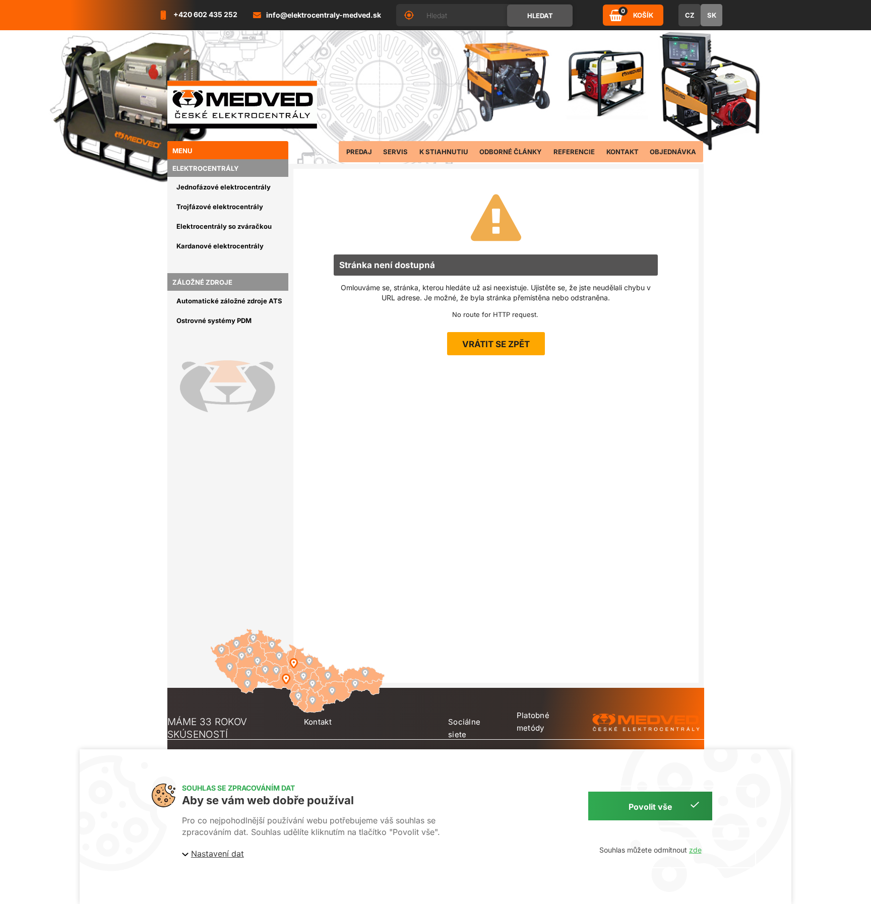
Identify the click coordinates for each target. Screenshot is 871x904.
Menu (182, 151)
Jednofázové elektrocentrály (223, 187)
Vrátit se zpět (496, 344)
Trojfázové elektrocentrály (219, 207)
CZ (690, 15)
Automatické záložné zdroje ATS (229, 301)
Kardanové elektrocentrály (220, 246)
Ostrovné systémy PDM (214, 320)
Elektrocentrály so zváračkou (224, 226)
